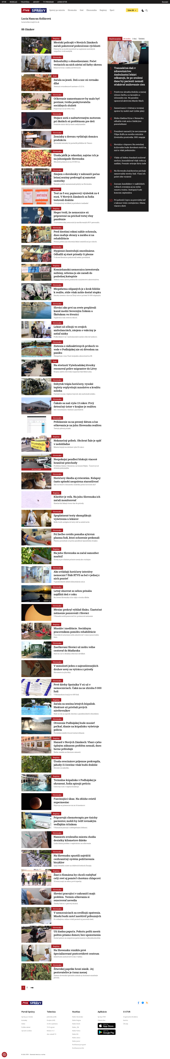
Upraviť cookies (26, 1031)
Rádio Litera (76, 1038)
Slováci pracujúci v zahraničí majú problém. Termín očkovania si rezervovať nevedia (74, 897)
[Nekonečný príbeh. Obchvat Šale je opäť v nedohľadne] (36, 443)
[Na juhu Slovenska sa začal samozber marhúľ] (36, 555)
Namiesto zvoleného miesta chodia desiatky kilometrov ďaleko (75, 838)
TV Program (48, 2)
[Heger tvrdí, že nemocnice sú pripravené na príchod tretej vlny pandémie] (36, 215)
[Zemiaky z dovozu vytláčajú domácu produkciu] (36, 139)
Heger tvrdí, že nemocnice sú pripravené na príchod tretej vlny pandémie (73, 216)
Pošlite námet (25, 1027)
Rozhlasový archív (78, 1048)
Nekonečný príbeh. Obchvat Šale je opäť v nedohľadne (77, 442)
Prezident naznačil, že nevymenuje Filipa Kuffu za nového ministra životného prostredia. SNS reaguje (130, 134)
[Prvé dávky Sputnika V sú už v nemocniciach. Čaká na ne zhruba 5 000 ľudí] (36, 687)
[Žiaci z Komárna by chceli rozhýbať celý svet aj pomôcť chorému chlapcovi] (36, 877)
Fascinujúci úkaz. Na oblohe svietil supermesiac (75, 800)
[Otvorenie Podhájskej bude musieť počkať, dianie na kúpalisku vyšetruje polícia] (36, 726)
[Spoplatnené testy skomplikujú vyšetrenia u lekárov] (36, 518)
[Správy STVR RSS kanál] (147, 1003)
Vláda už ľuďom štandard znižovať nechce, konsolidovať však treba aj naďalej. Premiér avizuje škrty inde (130, 160)
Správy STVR (102, 1017)
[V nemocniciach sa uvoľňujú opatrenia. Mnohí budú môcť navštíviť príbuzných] (36, 915)
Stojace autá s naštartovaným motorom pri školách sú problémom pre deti (77, 119)
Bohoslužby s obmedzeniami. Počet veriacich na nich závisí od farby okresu (78, 62)
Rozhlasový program (79, 1044)
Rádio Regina (76, 1020)
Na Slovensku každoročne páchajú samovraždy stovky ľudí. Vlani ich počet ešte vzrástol (130, 173)
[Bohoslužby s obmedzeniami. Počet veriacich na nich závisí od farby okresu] (36, 64)
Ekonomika (92, 10)
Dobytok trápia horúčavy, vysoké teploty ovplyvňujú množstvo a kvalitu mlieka (77, 387)
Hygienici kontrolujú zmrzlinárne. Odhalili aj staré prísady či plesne (74, 252)
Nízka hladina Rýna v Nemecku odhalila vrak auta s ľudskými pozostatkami (129, 121)
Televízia (25, 2)
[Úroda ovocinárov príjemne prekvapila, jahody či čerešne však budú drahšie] (36, 764)
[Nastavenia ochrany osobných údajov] (4, 1054)
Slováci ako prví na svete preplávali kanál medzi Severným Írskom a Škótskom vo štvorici (75, 311)
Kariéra (125, 1020)
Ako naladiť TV (51, 1034)
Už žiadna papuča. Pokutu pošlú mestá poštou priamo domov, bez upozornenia (77, 933)
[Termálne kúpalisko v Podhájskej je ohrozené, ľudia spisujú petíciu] (36, 782)
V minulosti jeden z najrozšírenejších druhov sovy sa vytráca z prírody (76, 667)
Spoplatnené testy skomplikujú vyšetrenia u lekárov (72, 517)
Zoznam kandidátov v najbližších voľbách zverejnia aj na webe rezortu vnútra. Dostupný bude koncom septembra (129, 188)
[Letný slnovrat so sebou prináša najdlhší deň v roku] (36, 593)
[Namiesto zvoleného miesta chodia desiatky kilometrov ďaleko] (36, 839)
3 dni (134, 38)
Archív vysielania (52, 1024)
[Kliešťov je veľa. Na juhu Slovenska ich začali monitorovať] (36, 499)
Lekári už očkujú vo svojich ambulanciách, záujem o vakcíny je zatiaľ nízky (75, 330)
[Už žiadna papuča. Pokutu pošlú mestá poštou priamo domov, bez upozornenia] (36, 934)
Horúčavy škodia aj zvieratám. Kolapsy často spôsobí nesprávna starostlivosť (77, 479)
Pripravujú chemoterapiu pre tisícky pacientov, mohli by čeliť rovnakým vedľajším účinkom (75, 821)
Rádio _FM (75, 1027)
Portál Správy (28, 1011)
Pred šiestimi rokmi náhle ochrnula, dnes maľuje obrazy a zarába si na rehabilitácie (75, 235)
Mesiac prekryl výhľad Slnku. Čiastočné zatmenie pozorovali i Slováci (78, 611)
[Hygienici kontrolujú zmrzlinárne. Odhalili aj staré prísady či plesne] (36, 253)
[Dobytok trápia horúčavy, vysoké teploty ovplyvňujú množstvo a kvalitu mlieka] (36, 387)
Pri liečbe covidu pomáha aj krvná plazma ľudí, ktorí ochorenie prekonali (76, 536)
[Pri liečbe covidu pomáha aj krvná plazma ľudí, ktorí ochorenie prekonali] (36, 537)
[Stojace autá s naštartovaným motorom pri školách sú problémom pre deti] (36, 120)
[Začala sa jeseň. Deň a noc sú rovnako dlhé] (36, 82)
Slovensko (72, 10)
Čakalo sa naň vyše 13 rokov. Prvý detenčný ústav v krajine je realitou (75, 404)
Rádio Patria (76, 1031)
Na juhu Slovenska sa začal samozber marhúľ (76, 554)
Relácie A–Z (50, 1031)
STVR (4, 2)
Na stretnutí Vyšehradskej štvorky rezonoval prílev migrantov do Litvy (75, 366)
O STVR (126, 1011)
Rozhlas (13, 2)
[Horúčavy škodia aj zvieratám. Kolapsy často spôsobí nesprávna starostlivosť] (36, 480)
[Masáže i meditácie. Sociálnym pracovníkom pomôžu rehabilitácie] (36, 631)
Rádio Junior (76, 1041)
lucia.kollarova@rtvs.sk (30, 22)
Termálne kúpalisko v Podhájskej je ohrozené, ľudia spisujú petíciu (75, 781)
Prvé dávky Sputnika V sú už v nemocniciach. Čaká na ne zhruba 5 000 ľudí (78, 688)
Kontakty (24, 1020)
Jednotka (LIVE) (51, 1017)
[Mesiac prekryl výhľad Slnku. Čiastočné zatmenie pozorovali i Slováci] (36, 612)
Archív (36, 2)
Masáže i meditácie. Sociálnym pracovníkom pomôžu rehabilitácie (75, 630)
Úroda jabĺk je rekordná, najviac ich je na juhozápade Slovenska (76, 157)
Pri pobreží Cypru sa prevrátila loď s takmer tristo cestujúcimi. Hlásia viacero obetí (129, 203)
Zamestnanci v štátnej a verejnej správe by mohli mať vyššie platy (129, 109)
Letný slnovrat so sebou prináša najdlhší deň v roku (73, 592)
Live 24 (131, 10)
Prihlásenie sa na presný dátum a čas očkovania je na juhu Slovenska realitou (77, 423)
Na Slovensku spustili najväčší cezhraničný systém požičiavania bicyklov (74, 859)
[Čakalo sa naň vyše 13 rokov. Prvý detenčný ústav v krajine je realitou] (36, 405)
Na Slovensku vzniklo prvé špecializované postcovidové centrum (76, 951)
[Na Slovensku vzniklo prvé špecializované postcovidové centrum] (36, 953)
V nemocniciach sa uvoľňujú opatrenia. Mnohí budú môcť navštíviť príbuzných (77, 914)
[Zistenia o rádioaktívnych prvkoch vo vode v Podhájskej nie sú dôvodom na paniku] (36, 349)
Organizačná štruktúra (130, 1017)
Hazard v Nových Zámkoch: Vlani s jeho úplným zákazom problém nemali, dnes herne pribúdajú (77, 745)
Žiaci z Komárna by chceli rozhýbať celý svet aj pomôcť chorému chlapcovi (77, 876)
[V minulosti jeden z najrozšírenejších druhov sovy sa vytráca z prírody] (36, 668)
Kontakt (165, 2)
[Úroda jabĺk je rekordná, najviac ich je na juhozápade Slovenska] (36, 158)
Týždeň (141, 38)
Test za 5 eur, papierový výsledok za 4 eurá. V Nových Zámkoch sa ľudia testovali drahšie (76, 196)
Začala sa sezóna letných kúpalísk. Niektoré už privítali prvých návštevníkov (75, 707)
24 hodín (127, 38)
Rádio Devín (76, 1024)
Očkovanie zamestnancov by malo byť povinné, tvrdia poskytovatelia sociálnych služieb (77, 102)
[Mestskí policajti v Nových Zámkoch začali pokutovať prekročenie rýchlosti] (36, 45)
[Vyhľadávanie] (147, 10)
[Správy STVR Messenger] (142, 1003)
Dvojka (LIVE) (51, 1020)
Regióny (103, 10)
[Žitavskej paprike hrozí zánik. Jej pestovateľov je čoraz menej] (36, 971)
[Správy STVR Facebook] (138, 1003)
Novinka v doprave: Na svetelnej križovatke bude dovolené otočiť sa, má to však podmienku (130, 147)
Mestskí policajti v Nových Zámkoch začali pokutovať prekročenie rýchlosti (77, 44)
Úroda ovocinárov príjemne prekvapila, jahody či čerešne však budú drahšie (77, 763)
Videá (23, 1024)
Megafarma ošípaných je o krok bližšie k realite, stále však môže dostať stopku (77, 290)
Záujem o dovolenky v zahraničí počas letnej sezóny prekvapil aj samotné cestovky (77, 177)
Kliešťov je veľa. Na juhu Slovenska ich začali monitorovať (77, 498)
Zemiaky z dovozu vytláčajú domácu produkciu (76, 138)
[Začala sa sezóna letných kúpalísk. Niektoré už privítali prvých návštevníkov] (36, 706)
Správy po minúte (57, 10)
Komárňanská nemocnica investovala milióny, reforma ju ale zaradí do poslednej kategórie (76, 273)
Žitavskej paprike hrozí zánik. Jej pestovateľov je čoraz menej (73, 970)
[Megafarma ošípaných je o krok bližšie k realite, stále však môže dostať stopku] (36, 291)
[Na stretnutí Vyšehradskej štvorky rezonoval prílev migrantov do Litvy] (36, 368)
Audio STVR (62, 2)
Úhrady (125, 1024)
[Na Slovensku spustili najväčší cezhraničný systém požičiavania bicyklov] (36, 858)
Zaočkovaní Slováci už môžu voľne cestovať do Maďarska (74, 648)
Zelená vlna (101, 1020)
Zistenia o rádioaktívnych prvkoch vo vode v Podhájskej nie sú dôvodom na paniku (76, 349)
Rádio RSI (75, 1034)
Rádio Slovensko (77, 1017)
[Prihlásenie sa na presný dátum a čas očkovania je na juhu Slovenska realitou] (36, 424)
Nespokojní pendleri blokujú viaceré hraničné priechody (75, 461)
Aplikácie (102, 1011)
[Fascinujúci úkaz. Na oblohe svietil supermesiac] (36, 801)
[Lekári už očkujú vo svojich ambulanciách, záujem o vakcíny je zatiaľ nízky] (36, 329)
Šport (112, 10)
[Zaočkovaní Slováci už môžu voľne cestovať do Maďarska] (36, 649)
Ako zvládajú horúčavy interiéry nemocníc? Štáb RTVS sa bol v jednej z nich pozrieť (77, 575)
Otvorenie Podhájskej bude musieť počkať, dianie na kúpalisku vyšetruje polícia (76, 726)
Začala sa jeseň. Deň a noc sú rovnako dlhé (76, 81)
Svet (81, 10)
